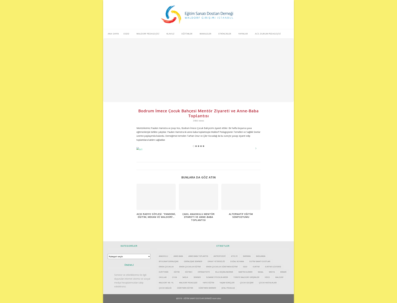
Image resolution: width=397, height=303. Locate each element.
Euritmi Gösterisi (273, 266)
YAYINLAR (243, 34)
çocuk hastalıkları (268, 282)
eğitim (177, 272)
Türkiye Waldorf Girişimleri (246, 277)
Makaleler (205, 34)
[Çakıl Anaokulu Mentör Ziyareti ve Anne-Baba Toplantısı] (198, 197)
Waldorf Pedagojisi (147, 34)
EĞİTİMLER (187, 34)
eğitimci (188, 272)
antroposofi (220, 256)
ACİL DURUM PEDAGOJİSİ (268, 34)
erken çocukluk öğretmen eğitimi (222, 266)
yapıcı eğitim (208, 282)
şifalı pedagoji (228, 288)
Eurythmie (163, 272)
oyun (174, 277)
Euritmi (256, 266)
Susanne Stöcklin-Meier (217, 277)
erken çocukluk (166, 266)
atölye (234, 256)
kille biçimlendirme (224, 272)
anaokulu (163, 256)
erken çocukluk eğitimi (190, 266)
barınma (247, 256)
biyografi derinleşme (168, 261)
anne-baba (178, 256)
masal (260, 272)
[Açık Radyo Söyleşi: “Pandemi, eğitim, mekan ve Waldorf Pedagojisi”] (156, 197)
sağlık (185, 277)
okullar (163, 277)
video (267, 277)
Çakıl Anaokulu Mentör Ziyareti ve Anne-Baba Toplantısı (198, 217)
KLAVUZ (170, 34)
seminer (197, 277)
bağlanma (260, 256)
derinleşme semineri (193, 261)
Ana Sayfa (113, 34)
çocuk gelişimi (246, 282)
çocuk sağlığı (165, 288)
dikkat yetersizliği (216, 261)
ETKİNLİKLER (225, 34)
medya (272, 272)
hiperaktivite (204, 272)
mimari (283, 272)
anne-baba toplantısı (198, 256)
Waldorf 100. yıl (166, 282)
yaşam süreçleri (227, 282)
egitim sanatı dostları (259, 261)
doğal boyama (237, 261)
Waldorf (279, 277)
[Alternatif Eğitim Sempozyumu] (241, 197)
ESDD (126, 34)
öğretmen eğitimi (185, 288)
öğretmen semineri (207, 288)
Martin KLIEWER (245, 272)
